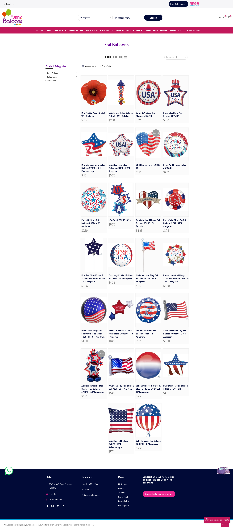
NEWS (155, 30)
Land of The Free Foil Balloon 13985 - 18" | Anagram (146, 333)
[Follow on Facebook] (48, 506)
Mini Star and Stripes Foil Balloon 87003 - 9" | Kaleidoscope (93, 168)
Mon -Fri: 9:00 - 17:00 (90, 484)
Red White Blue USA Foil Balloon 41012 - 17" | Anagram (174, 223)
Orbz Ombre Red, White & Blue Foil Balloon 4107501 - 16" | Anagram (148, 388)
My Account (122, 484)
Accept (224, 525)
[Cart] (229, 17)
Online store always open (91, 495)
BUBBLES (130, 30)
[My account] (219, 17)
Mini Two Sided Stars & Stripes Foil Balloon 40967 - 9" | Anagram (94, 278)
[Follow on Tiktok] (63, 506)
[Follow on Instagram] (52, 506)
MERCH (139, 30)
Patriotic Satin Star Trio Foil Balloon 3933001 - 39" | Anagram (121, 333)
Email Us (10, 3)
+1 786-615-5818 (193, 30)
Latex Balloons (52, 73)
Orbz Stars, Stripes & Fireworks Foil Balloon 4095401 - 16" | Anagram (92, 333)
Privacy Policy (123, 501)
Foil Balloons (52, 76)
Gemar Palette (123, 497)
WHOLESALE (175, 30)
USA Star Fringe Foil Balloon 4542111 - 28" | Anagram (119, 168)
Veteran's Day (106, 66)
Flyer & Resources (178, 3)
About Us (121, 492)
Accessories (52, 80)
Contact (121, 488)
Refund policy (123, 505)
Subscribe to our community (159, 493)
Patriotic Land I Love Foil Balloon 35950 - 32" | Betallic (148, 223)
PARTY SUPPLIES (87, 30)
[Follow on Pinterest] (58, 506)
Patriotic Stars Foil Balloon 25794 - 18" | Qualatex (91, 223)
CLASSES (147, 30)
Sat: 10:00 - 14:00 (88, 489)
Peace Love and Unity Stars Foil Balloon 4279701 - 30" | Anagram (176, 278)
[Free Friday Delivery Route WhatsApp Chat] (223, 469)
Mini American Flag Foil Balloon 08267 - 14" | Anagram (147, 278)
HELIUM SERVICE (103, 30)
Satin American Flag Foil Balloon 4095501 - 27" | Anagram (174, 333)
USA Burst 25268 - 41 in (120, 220)
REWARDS (164, 30)
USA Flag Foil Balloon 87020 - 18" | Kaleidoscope (118, 444)
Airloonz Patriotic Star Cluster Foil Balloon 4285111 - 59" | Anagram (92, 388)
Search (153, 17)
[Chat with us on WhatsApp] (9, 471)
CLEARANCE (58, 30)
